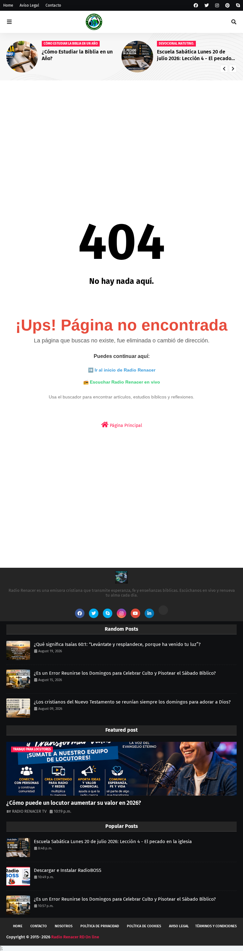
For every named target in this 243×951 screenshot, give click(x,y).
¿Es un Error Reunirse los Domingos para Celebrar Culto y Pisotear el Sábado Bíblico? (125, 673)
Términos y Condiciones (216, 926)
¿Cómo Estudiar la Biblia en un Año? (77, 55)
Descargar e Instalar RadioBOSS (67, 870)
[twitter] (206, 5)
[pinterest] (227, 5)
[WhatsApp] (163, 610)
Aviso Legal (29, 5)
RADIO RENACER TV (29, 811)
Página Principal (125, 425)
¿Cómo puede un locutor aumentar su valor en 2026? (73, 802)
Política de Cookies (144, 926)
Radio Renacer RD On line (75, 937)
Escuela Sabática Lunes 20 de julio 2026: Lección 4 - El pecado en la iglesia (194, 55)
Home (8, 5)
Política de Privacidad (99, 926)
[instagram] (217, 5)
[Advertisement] (121, 134)
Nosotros (63, 926)
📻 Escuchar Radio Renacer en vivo (121, 382)
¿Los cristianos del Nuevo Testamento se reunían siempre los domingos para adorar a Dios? (132, 702)
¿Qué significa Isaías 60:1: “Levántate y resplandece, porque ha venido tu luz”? (117, 644)
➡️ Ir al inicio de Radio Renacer (121, 369)
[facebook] (196, 5)
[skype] (237, 5)
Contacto (53, 5)
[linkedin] (149, 613)
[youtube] (135, 613)
